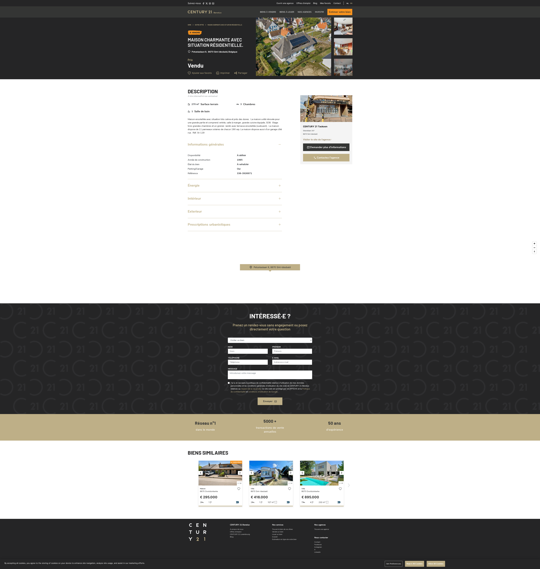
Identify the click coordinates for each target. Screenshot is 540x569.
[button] (202, 473)
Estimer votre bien (340, 12)
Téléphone (233, 358)
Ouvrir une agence (284, 3)
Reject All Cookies (415, 564)
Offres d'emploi (303, 3)
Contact (337, 3)
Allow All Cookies (435, 564)
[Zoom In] (534, 244)
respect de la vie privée (251, 388)
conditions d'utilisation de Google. (263, 391)
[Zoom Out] (534, 248)
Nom (230, 347)
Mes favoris (325, 3)
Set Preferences (393, 564)
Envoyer (268, 401)
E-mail (275, 358)
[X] (206, 3)
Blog (315, 3)
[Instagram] (210, 3)
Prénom (276, 347)
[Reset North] (534, 252)
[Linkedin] (213, 3)
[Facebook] (203, 3)
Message (232, 369)
